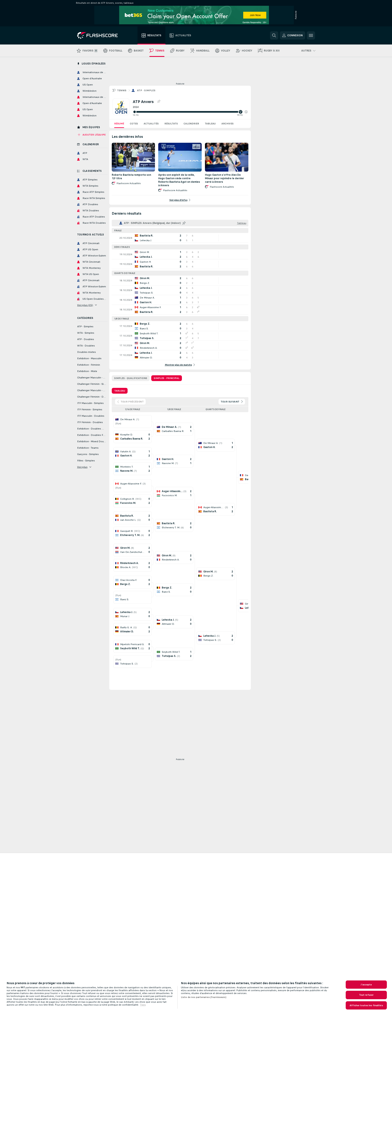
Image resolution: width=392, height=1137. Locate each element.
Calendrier (191, 123)
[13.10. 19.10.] (190, 111)
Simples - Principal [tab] (166, 378)
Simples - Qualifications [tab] (130, 378)
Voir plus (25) (85, 305)
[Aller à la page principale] (100, 35)
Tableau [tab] (119, 390)
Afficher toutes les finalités (366, 1005)
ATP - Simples (146, 90)
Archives (227, 123)
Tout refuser (366, 994)
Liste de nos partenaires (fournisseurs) (203, 997)
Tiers (143, 1004)
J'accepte (366, 984)
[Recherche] (274, 35)
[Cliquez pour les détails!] (180, 238)
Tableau (210, 123)
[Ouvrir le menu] (311, 35)
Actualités (151, 123)
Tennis (122, 90)
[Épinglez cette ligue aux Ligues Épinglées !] (158, 101)
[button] (246, 111)
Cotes (134, 123)
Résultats (171, 123)
